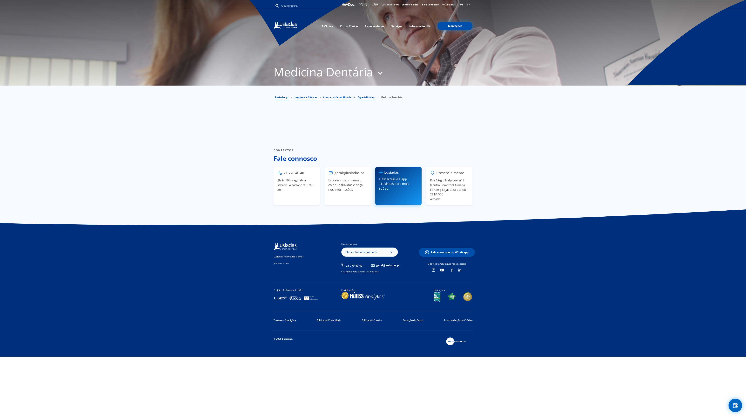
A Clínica (327, 26)
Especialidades (374, 26)
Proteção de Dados (413, 320)
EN (469, 4)
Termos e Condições (285, 320)
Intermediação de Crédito (458, 320)
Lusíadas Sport (390, 4)
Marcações (455, 26)
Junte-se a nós (410, 4)
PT (461, 4)
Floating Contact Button (735, 405)
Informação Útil (420, 26)
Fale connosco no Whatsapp (450, 252)
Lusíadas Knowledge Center (288, 256)
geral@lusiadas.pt (388, 265)
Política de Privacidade (328, 320)
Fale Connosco (430, 4)
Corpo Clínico (349, 26)
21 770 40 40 (354, 265)
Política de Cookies (372, 320)
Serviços (396, 26)
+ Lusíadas (448, 4)
